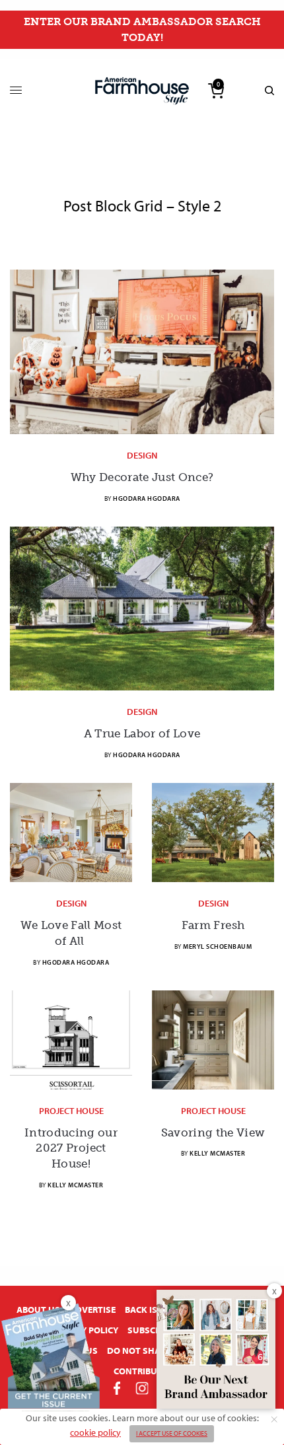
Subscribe (150, 1330)
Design (142, 455)
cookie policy (95, 1432)
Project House (71, 1111)
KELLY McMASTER (75, 1185)
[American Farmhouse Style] (142, 91)
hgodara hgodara (146, 498)
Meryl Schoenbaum (217, 946)
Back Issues (152, 1309)
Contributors (147, 1371)
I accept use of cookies (171, 1433)
